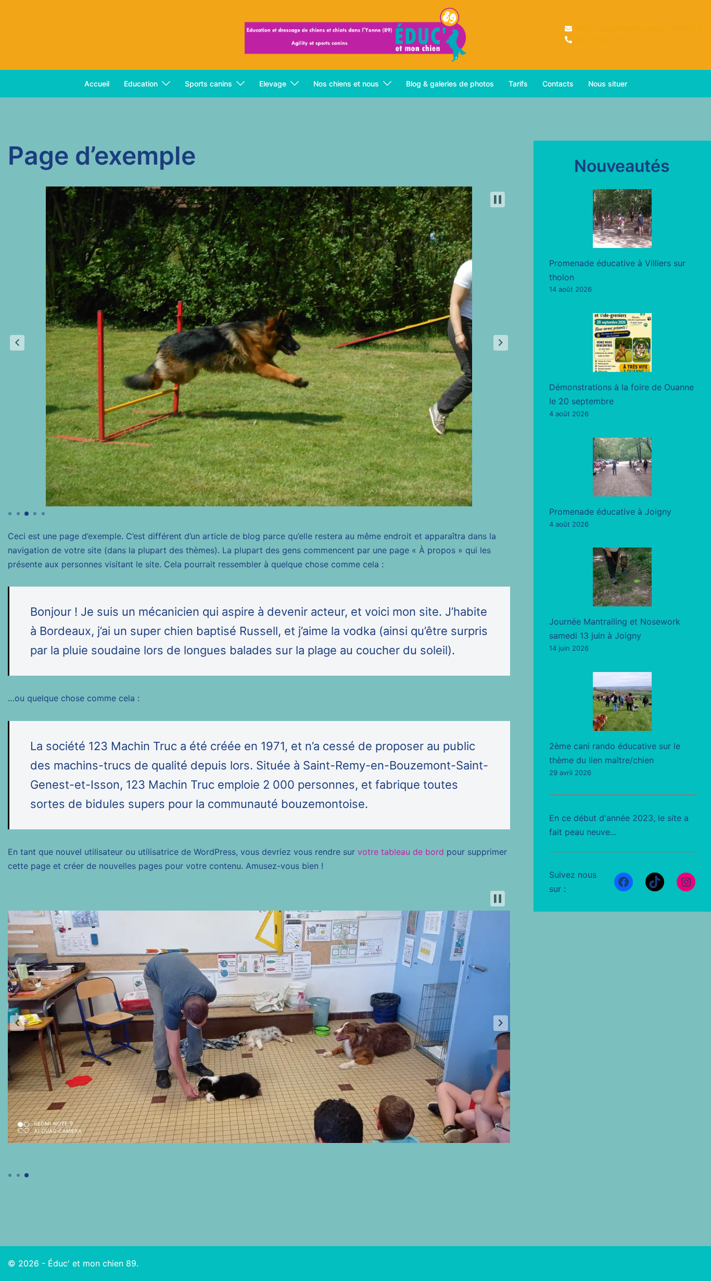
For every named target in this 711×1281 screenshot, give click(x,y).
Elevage (272, 83)
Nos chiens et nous (346, 83)
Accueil (96, 83)
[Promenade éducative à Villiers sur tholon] (622, 218)
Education (141, 83)
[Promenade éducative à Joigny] (622, 467)
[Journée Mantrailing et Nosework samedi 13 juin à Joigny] (622, 577)
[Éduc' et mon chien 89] (355, 34)
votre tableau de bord (401, 852)
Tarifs (518, 83)
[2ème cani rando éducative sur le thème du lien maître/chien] (622, 701)
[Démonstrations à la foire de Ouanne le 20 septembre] (622, 342)
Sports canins (208, 83)
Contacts (558, 83)
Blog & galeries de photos (450, 83)
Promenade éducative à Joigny (610, 511)
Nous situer (607, 83)
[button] (17, 343)
